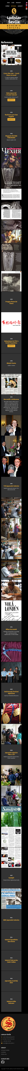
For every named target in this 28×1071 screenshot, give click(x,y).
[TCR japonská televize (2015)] (11, 507)
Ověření (7, 6)
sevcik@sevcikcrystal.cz (8, 1043)
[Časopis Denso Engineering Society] (11, 816)
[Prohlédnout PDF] (11, 322)
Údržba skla (4, 1054)
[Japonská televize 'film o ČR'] (11, 734)
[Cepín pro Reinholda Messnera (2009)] (11, 652)
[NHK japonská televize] (11, 899)
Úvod (8, 2)
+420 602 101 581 (7, 1041)
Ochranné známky (5, 1050)
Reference (13, 6)
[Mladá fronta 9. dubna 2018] (11, 384)
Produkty (18, 2)
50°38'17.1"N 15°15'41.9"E (8, 1039)
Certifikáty (3, 1052)
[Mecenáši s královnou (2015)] (11, 425)
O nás (12, 2)
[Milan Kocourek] (11, 569)
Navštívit (11, 100)
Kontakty (20, 6)
